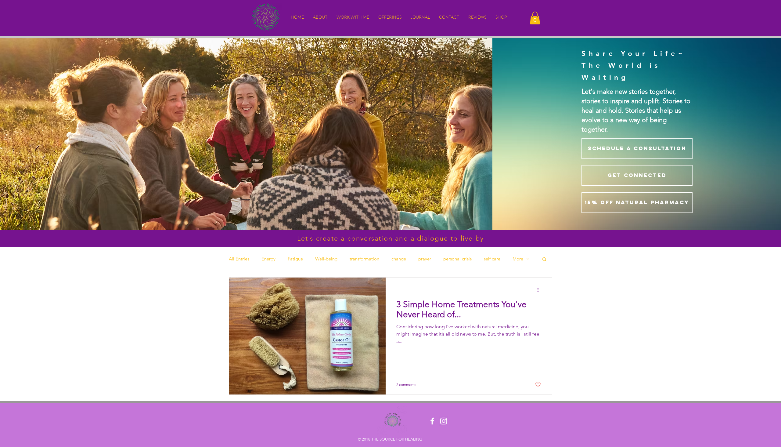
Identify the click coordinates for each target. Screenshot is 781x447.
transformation (364, 259)
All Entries (239, 259)
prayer (424, 259)
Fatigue (295, 259)
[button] (320, 17)
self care (492, 259)
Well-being (326, 259)
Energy (268, 259)
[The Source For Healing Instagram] (443, 421)
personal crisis (457, 259)
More (518, 259)
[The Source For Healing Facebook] (432, 421)
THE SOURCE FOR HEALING (396, 439)
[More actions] (540, 290)
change (398, 259)
